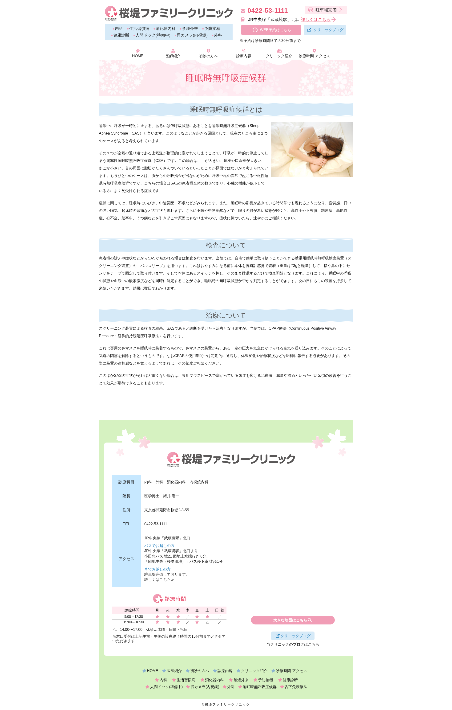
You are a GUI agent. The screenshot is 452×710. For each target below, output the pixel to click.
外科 (218, 35)
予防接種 (212, 28)
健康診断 (121, 35)
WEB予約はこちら (275, 30)
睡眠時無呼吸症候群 (260, 687)
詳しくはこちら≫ (159, 580)
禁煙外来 (190, 28)
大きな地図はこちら (290, 620)
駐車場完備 (326, 10)
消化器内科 (166, 28)
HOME (137, 56)
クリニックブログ (328, 30)
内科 (119, 28)
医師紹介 (173, 56)
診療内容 (243, 56)
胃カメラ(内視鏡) (192, 35)
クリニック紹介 (279, 56)
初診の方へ (208, 56)
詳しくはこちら (316, 19)
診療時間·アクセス (314, 56)
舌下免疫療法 (296, 687)
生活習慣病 (139, 28)
